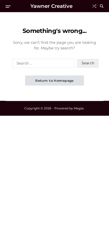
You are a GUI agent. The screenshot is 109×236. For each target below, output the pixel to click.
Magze (79, 108)
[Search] (101, 6)
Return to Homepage (54, 80)
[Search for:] (42, 64)
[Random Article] (94, 6)
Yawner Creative (51, 6)
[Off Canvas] (8, 7)
